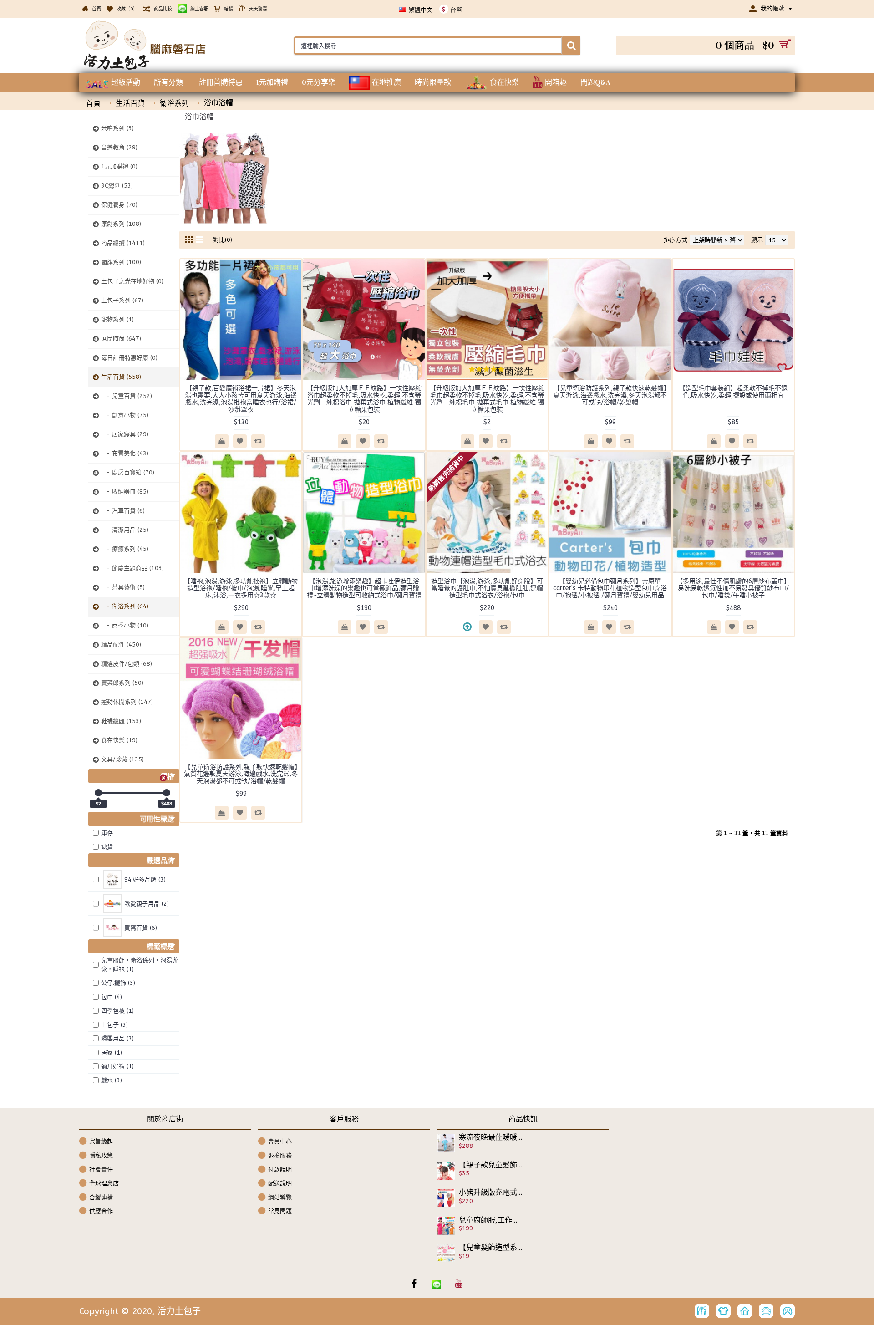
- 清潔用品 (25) (124, 529)
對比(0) (222, 239)
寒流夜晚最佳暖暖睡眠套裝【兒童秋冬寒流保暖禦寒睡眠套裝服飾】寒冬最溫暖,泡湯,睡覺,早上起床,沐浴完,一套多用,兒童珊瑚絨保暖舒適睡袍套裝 (491, 1137)
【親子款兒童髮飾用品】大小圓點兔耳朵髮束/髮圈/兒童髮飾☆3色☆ (491, 1165)
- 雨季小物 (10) (124, 625)
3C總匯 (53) (117, 185)
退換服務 (280, 1155)
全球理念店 (104, 1183)
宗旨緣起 (101, 1141)
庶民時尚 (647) (121, 338)
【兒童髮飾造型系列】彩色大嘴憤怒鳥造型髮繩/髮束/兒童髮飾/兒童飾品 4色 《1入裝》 (491, 1247)
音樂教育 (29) (119, 147)
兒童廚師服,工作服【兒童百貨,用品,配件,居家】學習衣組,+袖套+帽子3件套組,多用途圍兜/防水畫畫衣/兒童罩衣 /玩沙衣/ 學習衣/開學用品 (491, 1220)
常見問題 (280, 1211)
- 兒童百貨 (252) (126, 395)
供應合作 (101, 1211)
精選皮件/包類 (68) (126, 663)
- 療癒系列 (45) (124, 548)
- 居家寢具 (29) (124, 434)
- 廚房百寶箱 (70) (127, 472)
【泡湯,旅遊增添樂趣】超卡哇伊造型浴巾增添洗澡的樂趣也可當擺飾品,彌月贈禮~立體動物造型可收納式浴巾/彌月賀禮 (364, 588)
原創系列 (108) (121, 223)
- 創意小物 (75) (124, 415)
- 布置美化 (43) (124, 453)
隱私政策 (101, 1155)
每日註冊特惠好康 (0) (129, 357)
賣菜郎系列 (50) (122, 682)
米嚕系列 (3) (117, 128)
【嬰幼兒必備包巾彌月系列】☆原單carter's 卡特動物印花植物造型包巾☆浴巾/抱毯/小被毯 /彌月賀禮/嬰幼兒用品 (610, 588)
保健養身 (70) (119, 204)
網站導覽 (280, 1197)
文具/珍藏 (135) (122, 759)
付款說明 (280, 1169)
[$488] (166, 792)
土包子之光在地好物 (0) (132, 281)
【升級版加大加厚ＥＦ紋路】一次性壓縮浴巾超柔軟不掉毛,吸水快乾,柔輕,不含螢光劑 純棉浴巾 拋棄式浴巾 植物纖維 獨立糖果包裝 (364, 398)
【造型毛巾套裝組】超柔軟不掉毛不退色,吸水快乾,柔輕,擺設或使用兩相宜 (733, 391)
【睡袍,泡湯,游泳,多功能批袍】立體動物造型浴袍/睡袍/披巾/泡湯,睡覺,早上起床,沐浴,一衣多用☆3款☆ (241, 588)
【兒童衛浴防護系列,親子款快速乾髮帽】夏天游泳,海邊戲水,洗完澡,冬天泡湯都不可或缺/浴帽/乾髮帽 (610, 395)
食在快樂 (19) (119, 740)
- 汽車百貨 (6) (123, 510)
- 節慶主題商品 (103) (132, 568)
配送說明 (280, 1183)
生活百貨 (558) (121, 376)
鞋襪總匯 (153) (121, 721)
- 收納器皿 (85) (124, 491)
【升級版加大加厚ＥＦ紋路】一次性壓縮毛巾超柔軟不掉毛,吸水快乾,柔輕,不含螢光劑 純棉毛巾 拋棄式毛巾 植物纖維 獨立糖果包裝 (487, 398)
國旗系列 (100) (121, 262)
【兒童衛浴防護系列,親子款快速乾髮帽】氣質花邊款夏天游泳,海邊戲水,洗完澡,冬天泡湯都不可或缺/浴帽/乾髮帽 (241, 774)
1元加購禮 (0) (119, 166)
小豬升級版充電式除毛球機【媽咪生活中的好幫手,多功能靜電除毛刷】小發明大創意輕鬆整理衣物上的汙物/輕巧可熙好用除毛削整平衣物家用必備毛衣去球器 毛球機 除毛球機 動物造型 (491, 1192)
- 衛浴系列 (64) (124, 606)
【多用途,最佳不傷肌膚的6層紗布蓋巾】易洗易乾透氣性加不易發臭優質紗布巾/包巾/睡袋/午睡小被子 (733, 588)
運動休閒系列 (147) (127, 701)
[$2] (98, 792)
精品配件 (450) (121, 644)
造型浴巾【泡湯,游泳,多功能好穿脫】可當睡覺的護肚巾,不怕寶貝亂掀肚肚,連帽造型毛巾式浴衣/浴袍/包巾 (487, 588)
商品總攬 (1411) (123, 243)
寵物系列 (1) (117, 319)
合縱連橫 (101, 1197)
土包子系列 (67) (122, 300)
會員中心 (280, 1141)
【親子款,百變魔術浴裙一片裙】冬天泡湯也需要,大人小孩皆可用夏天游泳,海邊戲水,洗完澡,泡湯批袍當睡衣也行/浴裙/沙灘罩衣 (241, 398)
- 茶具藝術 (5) (123, 587)
